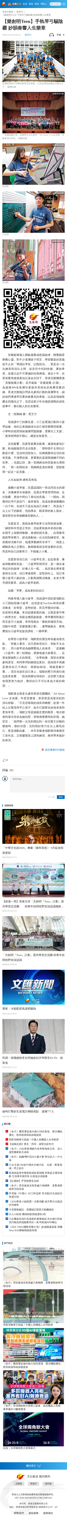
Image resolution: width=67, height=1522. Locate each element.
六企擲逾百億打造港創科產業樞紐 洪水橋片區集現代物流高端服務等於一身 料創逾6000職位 (35, 1221)
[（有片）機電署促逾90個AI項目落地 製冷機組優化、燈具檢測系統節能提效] (33, 1345)
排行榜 (7, 1124)
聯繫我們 (19, 1513)
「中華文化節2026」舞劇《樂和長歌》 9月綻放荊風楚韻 (32, 850)
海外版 (48, 1484)
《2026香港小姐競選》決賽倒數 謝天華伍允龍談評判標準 (35, 1203)
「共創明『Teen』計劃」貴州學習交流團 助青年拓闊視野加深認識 (33, 957)
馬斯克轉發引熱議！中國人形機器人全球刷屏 (34, 1139)
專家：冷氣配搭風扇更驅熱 (19, 1008)
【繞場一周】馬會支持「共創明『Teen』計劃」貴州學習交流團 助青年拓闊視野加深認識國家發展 (33, 904)
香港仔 (33, 1484)
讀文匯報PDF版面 (55, 749)
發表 (61, 797)
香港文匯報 (7, 12)
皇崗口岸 (16, 4)
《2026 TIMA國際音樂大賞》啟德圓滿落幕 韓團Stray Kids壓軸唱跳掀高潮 (35, 1229)
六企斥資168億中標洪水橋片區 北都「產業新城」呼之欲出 (35, 1166)
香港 (31, 4)
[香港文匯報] (4, 4)
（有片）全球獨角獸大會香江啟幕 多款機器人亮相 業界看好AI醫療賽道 (33, 1407)
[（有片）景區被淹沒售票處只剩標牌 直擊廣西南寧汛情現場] (33, 1264)
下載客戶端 (55, 4)
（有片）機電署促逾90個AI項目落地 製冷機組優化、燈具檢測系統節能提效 (35, 1133)
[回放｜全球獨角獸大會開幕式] (33, 1429)
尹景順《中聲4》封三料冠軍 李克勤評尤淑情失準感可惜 (35, 1195)
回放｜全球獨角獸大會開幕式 (19, 1448)
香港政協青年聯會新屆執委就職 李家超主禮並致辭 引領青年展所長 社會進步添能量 (35, 1175)
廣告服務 (33, 1513)
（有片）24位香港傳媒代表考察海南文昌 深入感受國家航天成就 (35, 1150)
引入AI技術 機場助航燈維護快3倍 (27, 1214)
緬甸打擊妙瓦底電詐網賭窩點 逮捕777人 (28, 1111)
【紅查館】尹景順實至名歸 (24, 1181)
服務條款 (48, 1513)
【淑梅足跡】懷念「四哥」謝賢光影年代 (31, 1144)
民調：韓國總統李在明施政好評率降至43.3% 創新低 (32, 1060)
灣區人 (44, 4)
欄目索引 (31, 1465)
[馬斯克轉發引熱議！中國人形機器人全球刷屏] (33, 1306)
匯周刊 (20, 12)
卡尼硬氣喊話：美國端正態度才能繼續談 (31, 1209)
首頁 (25, 4)
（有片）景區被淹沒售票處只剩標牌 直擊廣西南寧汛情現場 (35, 1187)
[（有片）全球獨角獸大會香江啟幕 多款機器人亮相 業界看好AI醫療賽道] (33, 1387)
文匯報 (18, 1484)
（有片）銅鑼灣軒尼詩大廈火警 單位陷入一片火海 (35, 1158)
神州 (37, 4)
